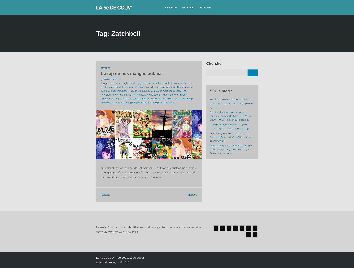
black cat (113, 87)
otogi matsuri (141, 98)
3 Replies (191, 194)
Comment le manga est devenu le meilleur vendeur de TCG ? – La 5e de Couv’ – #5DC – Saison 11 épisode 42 (230, 116)
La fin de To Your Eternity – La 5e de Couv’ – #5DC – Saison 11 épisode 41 (229, 126)
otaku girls (127, 98)
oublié (153, 98)
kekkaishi (106, 94)
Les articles (188, 7)
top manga (127, 102)
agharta (127, 83)
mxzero (183, 94)
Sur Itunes (205, 7)
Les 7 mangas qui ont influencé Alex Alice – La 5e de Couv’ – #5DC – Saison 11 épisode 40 (231, 137)
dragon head (158, 87)
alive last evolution (173, 83)
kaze (185, 91)
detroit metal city (128, 87)
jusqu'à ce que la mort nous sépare (163, 91)
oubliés (162, 98)
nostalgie (116, 98)
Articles (105, 68)
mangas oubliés (153, 94)
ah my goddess (141, 83)
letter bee (138, 94)
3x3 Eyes (117, 83)
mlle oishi (173, 94)
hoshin (125, 91)
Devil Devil (144, 87)
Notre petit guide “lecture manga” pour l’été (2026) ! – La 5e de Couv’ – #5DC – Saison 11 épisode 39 (231, 149)
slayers (116, 102)
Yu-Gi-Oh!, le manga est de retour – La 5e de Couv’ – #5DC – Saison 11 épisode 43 (231, 103)
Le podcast (171, 7)
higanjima (115, 91)
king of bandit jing (122, 94)
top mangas (140, 102)
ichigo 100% (137, 91)
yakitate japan (155, 102)
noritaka (105, 98)
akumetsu (156, 83)
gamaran (171, 87)
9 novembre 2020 (110, 79)
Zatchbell (169, 102)
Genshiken (183, 87)
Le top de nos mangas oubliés (132, 73)
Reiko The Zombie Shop (180, 98)
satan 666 (106, 102)
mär (165, 94)
